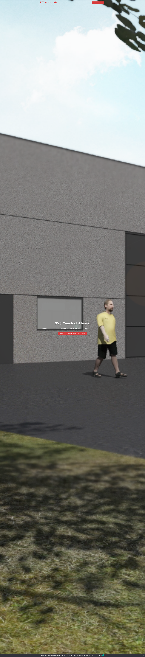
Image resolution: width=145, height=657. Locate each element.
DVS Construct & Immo (50, 2)
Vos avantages (87, 2)
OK (103, 655)
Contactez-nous (98, 2)
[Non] (143, 655)
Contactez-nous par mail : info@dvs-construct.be (72, 333)
